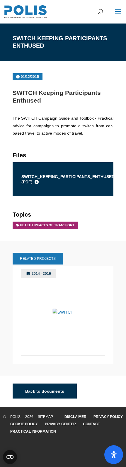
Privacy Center (60, 424)
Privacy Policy (108, 417)
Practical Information (33, 431)
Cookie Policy (24, 424)
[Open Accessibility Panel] (113, 454)
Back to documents (44, 391)
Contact (91, 424)
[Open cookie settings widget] (10, 457)
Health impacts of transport (47, 225)
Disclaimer (75, 417)
